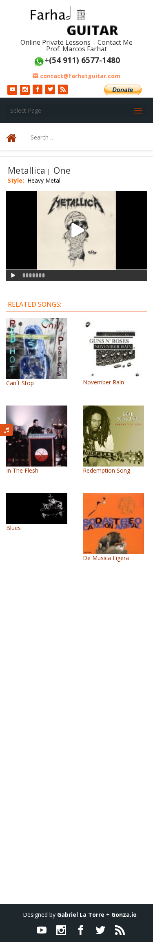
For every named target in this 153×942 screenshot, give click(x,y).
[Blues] (36, 519)
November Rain (103, 382)
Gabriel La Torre (80, 914)
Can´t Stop (20, 383)
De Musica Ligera (106, 558)
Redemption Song (106, 470)
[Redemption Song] (113, 462)
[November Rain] (113, 374)
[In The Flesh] (36, 462)
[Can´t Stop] (36, 375)
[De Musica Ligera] (113, 550)
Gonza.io (124, 914)
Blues (13, 528)
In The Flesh (22, 470)
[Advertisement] (76, 675)
